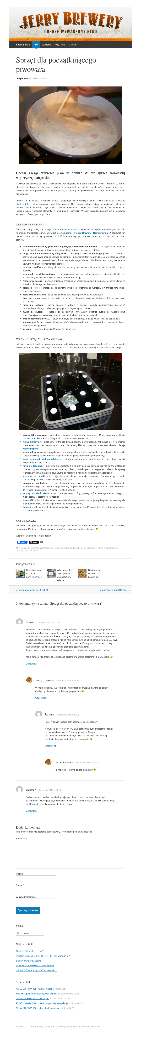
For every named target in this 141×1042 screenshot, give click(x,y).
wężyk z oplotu (30, 448)
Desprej (27, 507)
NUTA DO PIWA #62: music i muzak (34, 988)
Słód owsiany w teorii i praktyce (95, 573)
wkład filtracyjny (32, 441)
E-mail (20, 885)
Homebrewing (100, 232)
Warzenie (46, 44)
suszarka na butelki (34, 476)
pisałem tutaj (22, 204)
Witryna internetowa (26, 896)
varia (25, 550)
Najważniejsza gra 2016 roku (114, 589)
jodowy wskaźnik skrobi (36, 493)
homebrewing (84, 547)
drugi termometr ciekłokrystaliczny (42, 459)
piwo (94, 547)
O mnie (72, 44)
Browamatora (64, 232)
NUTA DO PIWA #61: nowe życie (32, 998)
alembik (61, 547)
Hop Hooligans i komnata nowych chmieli (34, 573)
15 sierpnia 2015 (39, 78)
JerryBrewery (23, 78)
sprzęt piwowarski (106, 547)
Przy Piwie (60, 44)
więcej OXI (28, 500)
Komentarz (21, 838)
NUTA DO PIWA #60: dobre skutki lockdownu (38, 1008)
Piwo (36, 44)
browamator (71, 547)
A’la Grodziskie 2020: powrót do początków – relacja (65, 575)
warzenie (33, 550)
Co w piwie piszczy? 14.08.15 (32, 589)
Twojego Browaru (82, 232)
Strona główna (23, 44)
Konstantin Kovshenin (90, 1026)
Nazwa (20, 873)
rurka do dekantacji (33, 465)
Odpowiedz (31, 663)
